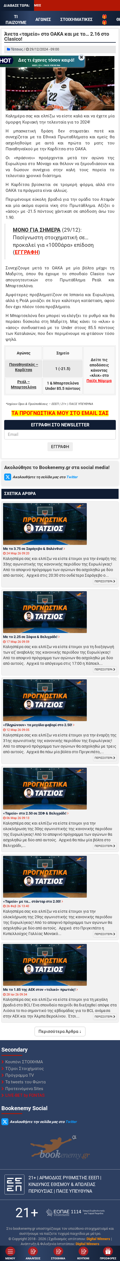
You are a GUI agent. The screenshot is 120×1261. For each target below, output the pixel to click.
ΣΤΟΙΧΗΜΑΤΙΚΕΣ (76, 19)
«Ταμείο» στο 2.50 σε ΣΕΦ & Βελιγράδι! (35, 813)
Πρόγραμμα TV (19, 1075)
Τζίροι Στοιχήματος (24, 1068)
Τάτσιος (17, 49)
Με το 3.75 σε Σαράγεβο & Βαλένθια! (33, 549)
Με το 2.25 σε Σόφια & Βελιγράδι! (30, 637)
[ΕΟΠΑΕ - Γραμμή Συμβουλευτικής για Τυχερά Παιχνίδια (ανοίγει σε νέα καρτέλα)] (75, 1212)
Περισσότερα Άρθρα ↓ (60, 1031)
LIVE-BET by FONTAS (25, 1095)
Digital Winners (98, 1239)
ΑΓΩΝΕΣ (43, 19)
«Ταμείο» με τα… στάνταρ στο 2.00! (32, 901)
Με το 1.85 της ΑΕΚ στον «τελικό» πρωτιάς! (39, 989)
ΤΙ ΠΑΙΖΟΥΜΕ (16, 19)
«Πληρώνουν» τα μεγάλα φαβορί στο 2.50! (38, 725)
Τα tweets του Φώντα (25, 1081)
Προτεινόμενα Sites (24, 1088)
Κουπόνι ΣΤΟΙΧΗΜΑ (24, 1061)
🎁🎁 (104, 19)
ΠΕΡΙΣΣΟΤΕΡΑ (104, 581)
